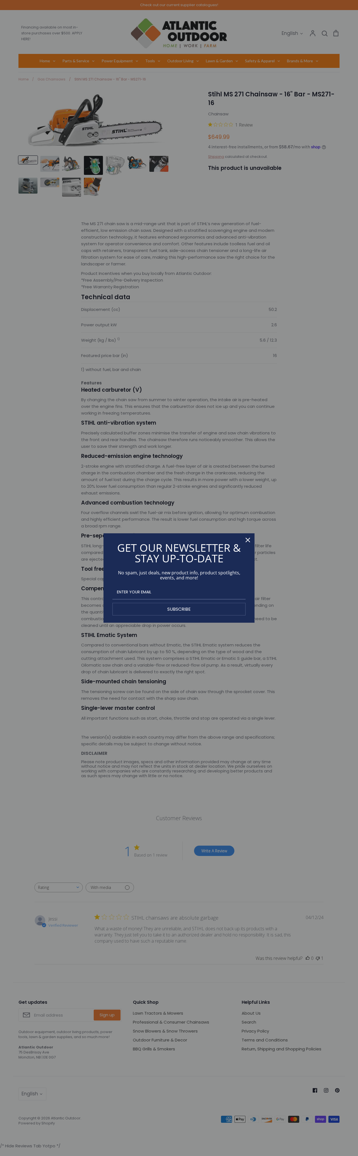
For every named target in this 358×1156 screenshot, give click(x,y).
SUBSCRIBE (179, 609)
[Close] (248, 540)
